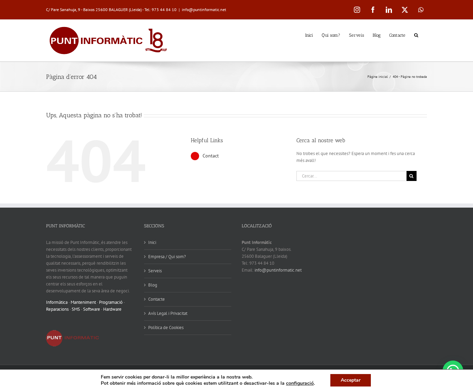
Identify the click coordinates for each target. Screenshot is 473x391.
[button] (416, 34)
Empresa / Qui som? (167, 257)
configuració (300, 383)
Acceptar (350, 380)
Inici (152, 242)
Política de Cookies (166, 327)
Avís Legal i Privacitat (167, 313)
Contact (211, 156)
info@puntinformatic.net (204, 9)
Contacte (156, 299)
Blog (152, 285)
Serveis (155, 271)
